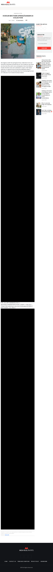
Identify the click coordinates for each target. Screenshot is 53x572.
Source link (7, 534)
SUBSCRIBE (44, 48)
